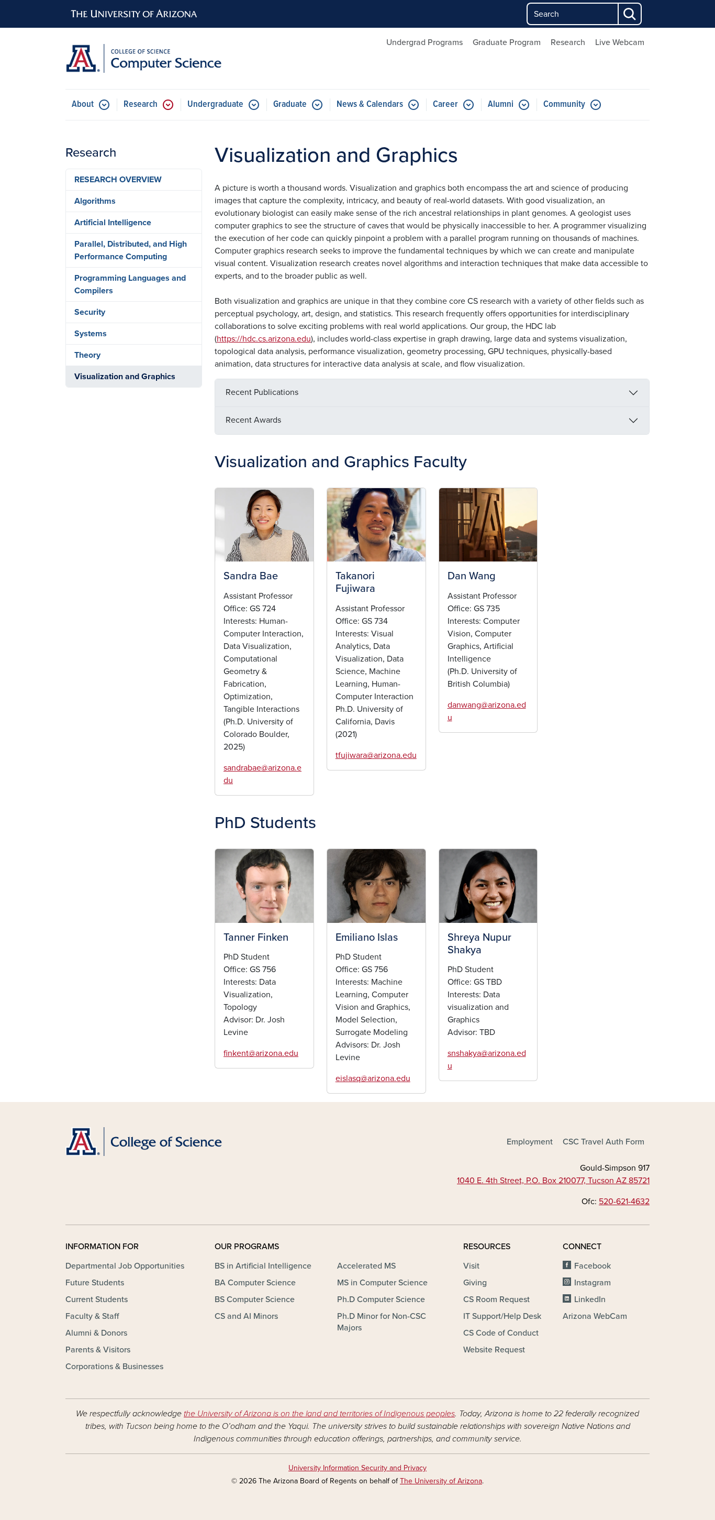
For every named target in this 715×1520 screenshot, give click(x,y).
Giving (475, 1282)
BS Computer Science (255, 1299)
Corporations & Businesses (114, 1366)
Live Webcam (619, 42)
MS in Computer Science (382, 1282)
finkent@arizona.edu (261, 1053)
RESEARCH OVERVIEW (118, 179)
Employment (530, 1142)
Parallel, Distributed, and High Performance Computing (130, 250)
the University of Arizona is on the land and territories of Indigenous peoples (319, 1413)
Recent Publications (262, 392)
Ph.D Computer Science (381, 1299)
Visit (471, 1266)
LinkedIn (590, 1299)
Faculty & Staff (92, 1316)
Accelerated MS (366, 1266)
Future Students (94, 1282)
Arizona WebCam (595, 1316)
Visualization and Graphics (124, 376)
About (83, 104)
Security (89, 312)
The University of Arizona (441, 1481)
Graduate (290, 104)
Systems (90, 333)
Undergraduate (215, 104)
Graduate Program (507, 42)
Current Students (96, 1299)
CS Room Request (496, 1299)
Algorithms (95, 201)
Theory (87, 355)
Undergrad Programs (424, 42)
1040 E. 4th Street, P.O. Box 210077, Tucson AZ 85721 (553, 1180)
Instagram (592, 1282)
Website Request (494, 1350)
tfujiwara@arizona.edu (376, 755)
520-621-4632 (624, 1201)
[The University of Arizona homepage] (134, 14)
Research (568, 42)
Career (445, 104)
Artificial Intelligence (112, 222)
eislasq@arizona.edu (373, 1078)
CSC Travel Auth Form (603, 1142)
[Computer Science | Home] (158, 58)
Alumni (500, 104)
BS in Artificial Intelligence (263, 1266)
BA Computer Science (255, 1282)
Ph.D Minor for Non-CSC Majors (381, 1322)
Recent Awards (253, 420)
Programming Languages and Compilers (130, 284)
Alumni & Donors (96, 1333)
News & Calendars (370, 104)
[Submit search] (630, 14)
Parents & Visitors (97, 1350)
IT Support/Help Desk (502, 1316)
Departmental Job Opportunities (124, 1266)
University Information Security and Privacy (357, 1467)
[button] (264, 525)
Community (564, 104)
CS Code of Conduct (501, 1333)
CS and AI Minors (246, 1316)
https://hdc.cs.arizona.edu (264, 339)
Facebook (592, 1266)
